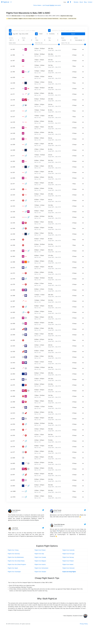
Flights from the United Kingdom (17, 564)
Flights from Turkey (13, 550)
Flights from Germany (14, 553)
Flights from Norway (68, 557)
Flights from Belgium (40, 561)
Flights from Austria (40, 564)
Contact (90, 2)
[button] (83, 49)
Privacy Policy (84, 624)
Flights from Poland (40, 550)
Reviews (76, 2)
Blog (85, 2)
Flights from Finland (68, 561)
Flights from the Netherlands (16, 557)
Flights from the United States (16, 561)
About (81, 2)
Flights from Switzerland (41, 568)
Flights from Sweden (40, 571)
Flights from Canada (40, 557)
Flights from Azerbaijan (14, 571)
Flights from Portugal (68, 553)
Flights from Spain (13, 568)
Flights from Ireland (67, 564)
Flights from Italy (39, 553)
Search (73, 34)
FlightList (5, 2)
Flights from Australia (68, 550)
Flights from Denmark (68, 568)
